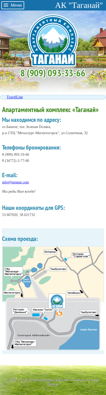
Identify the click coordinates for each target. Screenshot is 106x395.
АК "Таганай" (79, 5)
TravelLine (15, 97)
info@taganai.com (15, 182)
